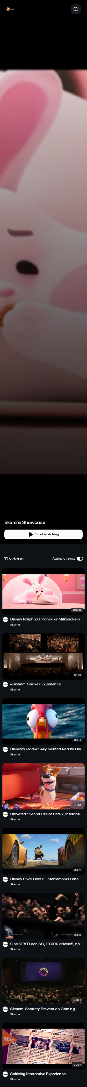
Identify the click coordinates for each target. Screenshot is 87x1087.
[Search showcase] (76, 9)
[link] (43, 597)
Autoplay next (63, 558)
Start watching (47, 534)
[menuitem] (65, 519)
